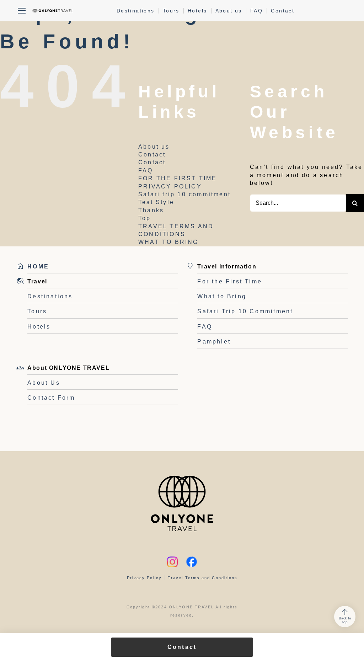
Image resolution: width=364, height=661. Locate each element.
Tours (171, 11)
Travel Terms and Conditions (202, 578)
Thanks (151, 210)
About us (228, 11)
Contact (282, 11)
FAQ (256, 11)
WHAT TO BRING (168, 242)
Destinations (136, 11)
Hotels (197, 11)
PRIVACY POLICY (170, 186)
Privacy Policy (144, 578)
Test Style (156, 202)
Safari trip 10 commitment (184, 194)
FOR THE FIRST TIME (177, 178)
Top (144, 218)
